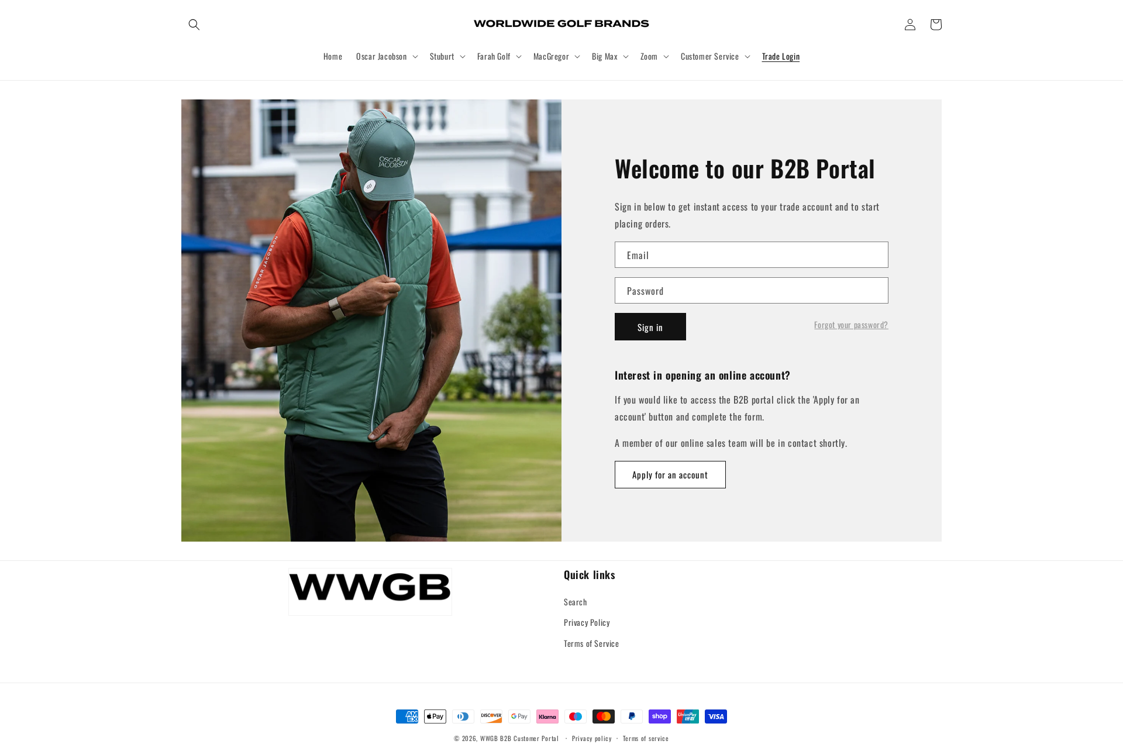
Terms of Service (591, 643)
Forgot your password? (851, 325)
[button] (194, 24)
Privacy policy (592, 738)
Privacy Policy (586, 622)
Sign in (650, 327)
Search (575, 601)
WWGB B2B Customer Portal (519, 738)
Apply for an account (670, 474)
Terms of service (646, 738)
